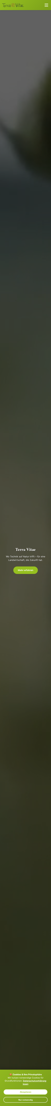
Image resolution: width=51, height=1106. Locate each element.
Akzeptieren (25, 1092)
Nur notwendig (25, 1100)
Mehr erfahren (25, 570)
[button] (46, 5)
